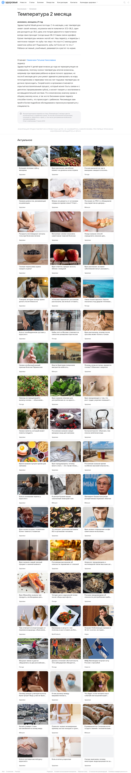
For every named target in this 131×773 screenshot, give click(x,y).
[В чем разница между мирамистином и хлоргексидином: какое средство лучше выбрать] (65, 686)
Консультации (21, 9)
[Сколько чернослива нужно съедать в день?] (32, 259)
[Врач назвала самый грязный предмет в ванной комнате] (32, 555)
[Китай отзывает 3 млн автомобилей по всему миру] (32, 719)
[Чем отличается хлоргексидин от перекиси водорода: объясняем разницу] (32, 621)
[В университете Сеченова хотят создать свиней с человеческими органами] (98, 719)
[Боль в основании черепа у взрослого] (32, 489)
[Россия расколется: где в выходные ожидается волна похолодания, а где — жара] (98, 161)
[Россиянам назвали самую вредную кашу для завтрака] (65, 424)
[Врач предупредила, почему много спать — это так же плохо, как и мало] (65, 456)
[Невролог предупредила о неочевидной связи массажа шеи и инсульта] (98, 555)
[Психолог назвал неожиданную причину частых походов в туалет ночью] (65, 719)
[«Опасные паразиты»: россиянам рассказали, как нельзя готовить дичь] (65, 292)
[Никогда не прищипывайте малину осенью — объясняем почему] (32, 391)
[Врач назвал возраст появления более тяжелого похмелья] (32, 522)
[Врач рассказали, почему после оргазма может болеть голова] (98, 325)
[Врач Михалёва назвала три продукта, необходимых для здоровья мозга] (32, 588)
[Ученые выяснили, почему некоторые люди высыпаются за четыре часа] (98, 752)
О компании (9, 771)
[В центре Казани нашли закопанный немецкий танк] (65, 489)
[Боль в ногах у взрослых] (65, 752)
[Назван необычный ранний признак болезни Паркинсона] (32, 358)
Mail (3, 771)
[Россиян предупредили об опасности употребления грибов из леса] (98, 588)
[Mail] (3, 2)
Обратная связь (82, 771)
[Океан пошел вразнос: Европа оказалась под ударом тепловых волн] (98, 292)
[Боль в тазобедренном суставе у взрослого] (32, 325)
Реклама (17, 771)
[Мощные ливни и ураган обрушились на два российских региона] (32, 653)
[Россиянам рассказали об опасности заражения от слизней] (65, 555)
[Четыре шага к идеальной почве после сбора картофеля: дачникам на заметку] (65, 588)
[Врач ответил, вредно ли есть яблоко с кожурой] (65, 259)
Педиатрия (32, 9)
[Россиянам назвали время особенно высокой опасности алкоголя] (98, 456)
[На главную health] (11, 2)
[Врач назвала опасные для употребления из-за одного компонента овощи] (65, 391)
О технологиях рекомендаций (98, 771)
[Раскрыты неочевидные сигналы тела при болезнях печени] (32, 226)
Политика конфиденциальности (117, 771)
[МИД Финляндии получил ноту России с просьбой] (98, 653)
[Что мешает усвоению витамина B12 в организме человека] (65, 522)
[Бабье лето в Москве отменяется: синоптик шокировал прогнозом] (65, 325)
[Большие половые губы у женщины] (32, 161)
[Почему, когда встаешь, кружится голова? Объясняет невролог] (98, 358)
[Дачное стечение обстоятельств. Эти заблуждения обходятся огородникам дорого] (65, 653)
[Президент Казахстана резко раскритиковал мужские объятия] (98, 489)
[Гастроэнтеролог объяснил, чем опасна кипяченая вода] (98, 424)
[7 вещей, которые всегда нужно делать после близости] (32, 292)
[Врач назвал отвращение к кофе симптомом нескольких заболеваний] (98, 522)
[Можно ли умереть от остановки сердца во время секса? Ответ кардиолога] (65, 194)
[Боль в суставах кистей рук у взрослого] (32, 752)
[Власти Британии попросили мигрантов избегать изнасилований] (65, 358)
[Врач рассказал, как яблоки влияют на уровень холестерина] (65, 161)
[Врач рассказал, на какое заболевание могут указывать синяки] (98, 259)
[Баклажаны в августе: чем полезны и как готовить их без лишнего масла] (65, 621)
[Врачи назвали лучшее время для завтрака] (32, 456)
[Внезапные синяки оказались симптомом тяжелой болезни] (65, 226)
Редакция (50, 771)
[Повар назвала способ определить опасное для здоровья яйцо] (98, 226)
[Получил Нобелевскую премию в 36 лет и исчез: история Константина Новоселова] (98, 621)
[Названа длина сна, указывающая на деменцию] (32, 194)
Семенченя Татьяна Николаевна (41, 60)
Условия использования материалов (65, 771)
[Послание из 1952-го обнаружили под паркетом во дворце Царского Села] (98, 194)
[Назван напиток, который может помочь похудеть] (32, 424)
